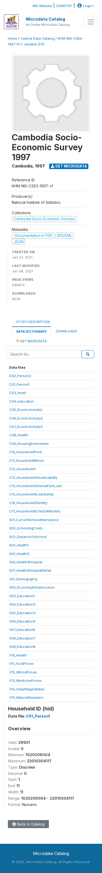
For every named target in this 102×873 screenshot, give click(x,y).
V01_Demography (23, 579)
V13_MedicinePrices (25, 680)
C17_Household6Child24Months (34, 511)
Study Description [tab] (33, 322)
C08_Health (18, 435)
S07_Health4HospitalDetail (30, 570)
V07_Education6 (22, 629)
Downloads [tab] (66, 331)
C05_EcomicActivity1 (25, 410)
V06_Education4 (22, 621)
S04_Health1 (19, 545)
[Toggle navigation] (90, 22)
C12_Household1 (22, 469)
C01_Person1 (19, 384)
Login (87, 6)
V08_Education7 (22, 638)
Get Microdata (70, 166)
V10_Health (18, 655)
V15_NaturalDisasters (26, 697)
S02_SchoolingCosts (26, 528)
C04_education (21, 401)
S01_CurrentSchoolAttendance (34, 520)
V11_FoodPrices (21, 663)
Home (12, 38)
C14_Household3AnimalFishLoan (35, 486)
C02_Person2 (20, 376)
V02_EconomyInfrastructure (32, 587)
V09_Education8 (22, 646)
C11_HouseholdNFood (26, 460)
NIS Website (42, 6)
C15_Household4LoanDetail (31, 494)
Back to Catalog (30, 824)
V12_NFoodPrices (23, 672)
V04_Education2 (22, 604)
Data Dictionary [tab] (31, 331)
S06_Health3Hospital (25, 562)
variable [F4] (34, 44)
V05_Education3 (22, 613)
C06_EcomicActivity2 (26, 418)
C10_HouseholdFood (25, 452)
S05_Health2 (19, 554)
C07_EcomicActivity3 (26, 426)
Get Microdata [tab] (33, 341)
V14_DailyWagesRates (27, 689)
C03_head (17, 393)
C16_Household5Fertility (28, 503)
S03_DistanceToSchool (28, 537)
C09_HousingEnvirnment (29, 443)
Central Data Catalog (37, 38)
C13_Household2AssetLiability (33, 477)
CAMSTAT (64, 6)
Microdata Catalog (45, 19)
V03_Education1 (22, 596)
